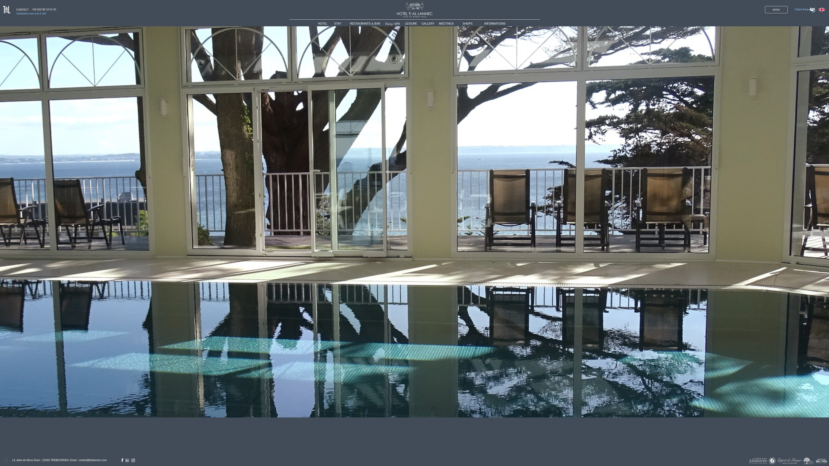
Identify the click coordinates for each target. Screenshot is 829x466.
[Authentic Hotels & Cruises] (772, 461)
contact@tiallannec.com (93, 460)
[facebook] (122, 460)
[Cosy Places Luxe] (809, 461)
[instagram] (133, 460)
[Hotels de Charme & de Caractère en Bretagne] (821, 461)
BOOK (776, 9)
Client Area (801, 9)
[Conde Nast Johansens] (758, 461)
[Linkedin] (127, 460)
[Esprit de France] (789, 461)
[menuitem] (326, 23)
